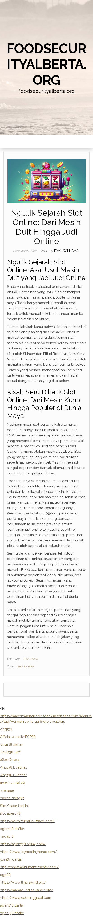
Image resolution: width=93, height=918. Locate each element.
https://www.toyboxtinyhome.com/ (28, 852)
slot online (25, 666)
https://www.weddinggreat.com (25, 898)
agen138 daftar (12, 829)
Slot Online (30, 658)
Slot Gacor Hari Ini (14, 806)
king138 (6, 729)
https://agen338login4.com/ (23, 844)
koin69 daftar (11, 859)
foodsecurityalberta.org (46, 64)
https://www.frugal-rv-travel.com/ (27, 821)
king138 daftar (11, 744)
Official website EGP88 (18, 737)
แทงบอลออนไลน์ (12, 783)
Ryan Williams (66, 251)
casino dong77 (12, 798)
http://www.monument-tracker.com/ (29, 867)
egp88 (5, 875)
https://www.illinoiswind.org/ (23, 882)
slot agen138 (10, 813)
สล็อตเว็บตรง (9, 760)
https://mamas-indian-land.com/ (26, 890)
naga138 (7, 836)
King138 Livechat (13, 767)
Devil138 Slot (10, 752)
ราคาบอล (7, 790)
